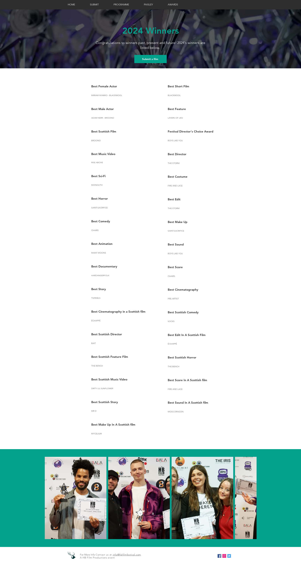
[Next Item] (251, 497)
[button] (177, 4)
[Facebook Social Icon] (219, 556)
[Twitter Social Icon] (229, 556)
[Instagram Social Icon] (224, 556)
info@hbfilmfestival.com (127, 554)
